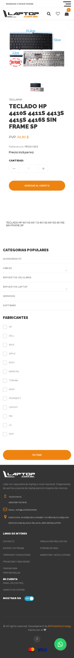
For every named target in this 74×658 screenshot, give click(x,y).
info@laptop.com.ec (26, 510)
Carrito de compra (14, 590)
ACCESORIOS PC (12, 259)
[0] (67, 14)
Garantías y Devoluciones (55, 555)
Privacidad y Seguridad (16, 562)
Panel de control (13, 583)
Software (9, 305)
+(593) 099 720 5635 (17, 503)
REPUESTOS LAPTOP (15, 287)
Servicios (9, 296)
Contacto (8, 541)
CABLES (7, 268)
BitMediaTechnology (59, 626)
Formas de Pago (49, 548)
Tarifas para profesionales (11, 570)
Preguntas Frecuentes (53, 541)
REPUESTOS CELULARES (17, 277)
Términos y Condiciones (16, 555)
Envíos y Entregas (13, 548)
